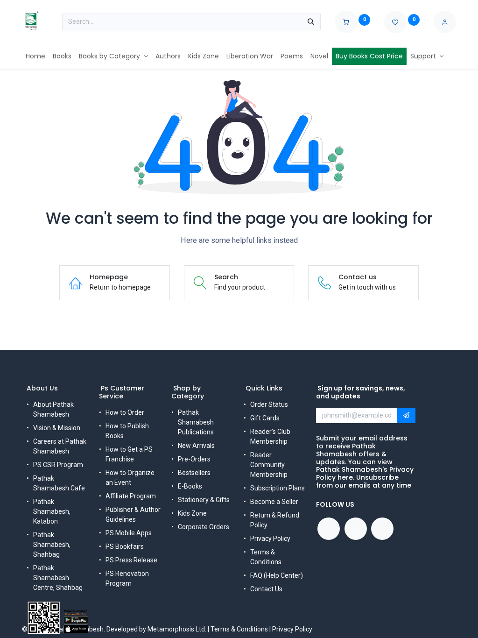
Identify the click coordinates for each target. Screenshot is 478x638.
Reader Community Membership (269, 464)
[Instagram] (382, 528)
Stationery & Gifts (204, 499)
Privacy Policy (270, 538)
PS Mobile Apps (128, 533)
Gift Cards (265, 418)
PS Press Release (131, 560)
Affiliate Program (130, 496)
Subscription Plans (277, 488)
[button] (406, 416)
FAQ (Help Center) (276, 575)
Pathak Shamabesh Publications (196, 422)
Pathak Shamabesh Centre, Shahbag (58, 577)
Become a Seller (274, 501)
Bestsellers (194, 472)
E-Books (190, 486)
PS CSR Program (58, 464)
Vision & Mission (56, 428)
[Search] (311, 22)
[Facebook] (328, 528)
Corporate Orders (203, 527)
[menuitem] (35, 56)
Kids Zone (192, 513)
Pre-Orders (194, 459)
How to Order (124, 412)
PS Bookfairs (124, 546)
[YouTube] (355, 528)
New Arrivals (196, 445)
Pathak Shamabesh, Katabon (51, 511)
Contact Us (266, 589)
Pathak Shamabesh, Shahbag (51, 544)
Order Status (269, 404)
